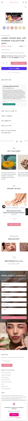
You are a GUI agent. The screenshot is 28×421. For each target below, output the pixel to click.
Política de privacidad (6, 372)
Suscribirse (6, 365)
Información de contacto (6, 382)
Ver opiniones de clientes (9, 104)
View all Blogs (14, 224)
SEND (14, 317)
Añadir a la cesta (18, 63)
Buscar (2, 384)
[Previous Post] (11, 219)
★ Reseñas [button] (27, 211)
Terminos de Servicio (5, 379)
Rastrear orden (4, 386)
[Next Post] (17, 219)
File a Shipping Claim (5, 388)
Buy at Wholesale (14, 72)
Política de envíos (5, 377)
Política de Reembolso (6, 375)
